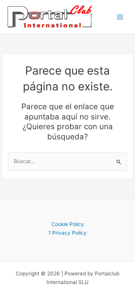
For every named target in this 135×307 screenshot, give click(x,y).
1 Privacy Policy (67, 233)
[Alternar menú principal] (120, 16)
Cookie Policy (67, 224)
